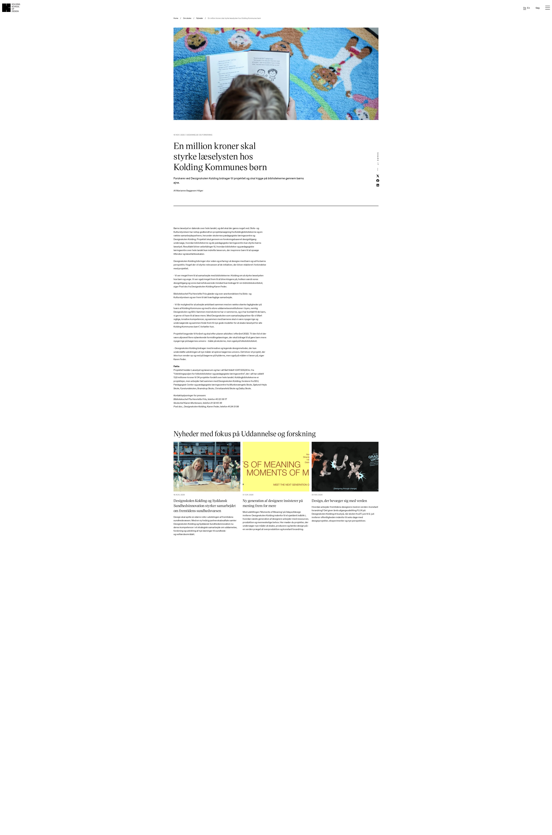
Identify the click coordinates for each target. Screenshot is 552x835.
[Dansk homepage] (11, 7)
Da (524, 7)
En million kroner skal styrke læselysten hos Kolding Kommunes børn (234, 18)
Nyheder (199, 18)
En (528, 7)
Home (176, 18)
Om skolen (187, 18)
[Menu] (547, 7)
